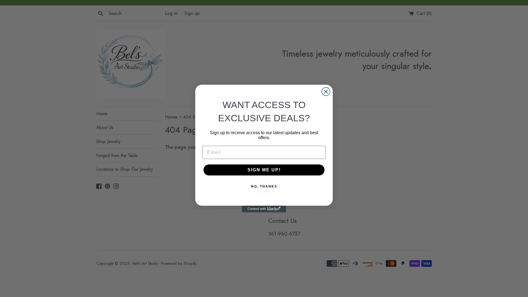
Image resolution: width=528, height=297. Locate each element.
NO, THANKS (264, 186)
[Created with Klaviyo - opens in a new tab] (264, 209)
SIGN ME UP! (264, 169)
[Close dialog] (326, 91)
